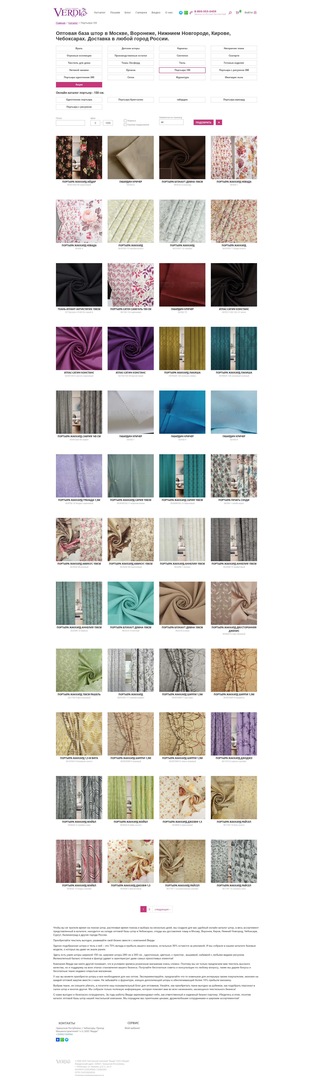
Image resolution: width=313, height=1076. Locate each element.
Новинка (131, 120)
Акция (79, 84)
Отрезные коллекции (79, 55)
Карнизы (182, 48)
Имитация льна (234, 77)
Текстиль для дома (79, 62)
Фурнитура (182, 77)
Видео (156, 12)
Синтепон (182, 55)
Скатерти (234, 55)
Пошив (115, 12)
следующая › (162, 909)
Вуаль (79, 48)
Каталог (100, 12)
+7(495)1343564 (64, 1034)
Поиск (59, 118)
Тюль (182, 62)
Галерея (141, 12)
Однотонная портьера (79, 99)
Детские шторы (131, 48)
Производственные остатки (131, 55)
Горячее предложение (138, 124)
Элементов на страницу (170, 117)
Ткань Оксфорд (131, 62)
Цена (92, 118)
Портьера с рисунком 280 (234, 70)
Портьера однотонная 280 (79, 77)
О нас (169, 12)
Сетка (131, 77)
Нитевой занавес (79, 70)
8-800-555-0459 (205, 11)
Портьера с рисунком (79, 106)
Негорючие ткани (234, 48)
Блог (128, 12)
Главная (60, 22)
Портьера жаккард (234, 99)
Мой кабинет (132, 1028)
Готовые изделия (234, 62)
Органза (130, 70)
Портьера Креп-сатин (130, 99)
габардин (182, 99)
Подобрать (203, 122)
